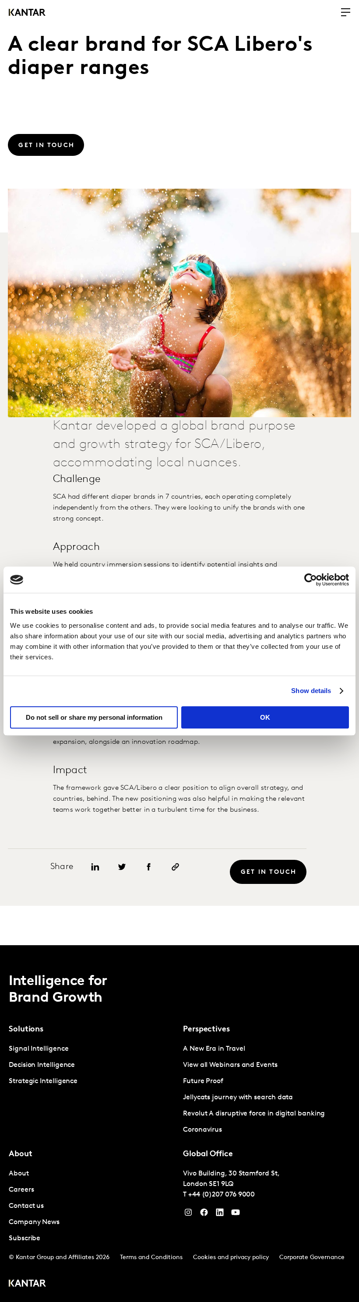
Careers (21, 1189)
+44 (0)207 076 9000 (221, 1194)
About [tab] (20, 1154)
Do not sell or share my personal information (94, 717)
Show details (311, 690)
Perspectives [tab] (206, 1030)
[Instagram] (188, 1214)
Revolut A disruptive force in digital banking (254, 1113)
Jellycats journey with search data (238, 1097)
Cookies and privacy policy (231, 1257)
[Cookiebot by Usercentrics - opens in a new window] (310, 579)
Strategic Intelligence (43, 1081)
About (19, 1173)
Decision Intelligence (42, 1065)
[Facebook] (204, 1214)
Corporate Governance (312, 1257)
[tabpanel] (92, 1065)
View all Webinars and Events (230, 1065)
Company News (34, 1222)
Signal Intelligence (38, 1048)
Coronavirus (202, 1129)
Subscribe (24, 1238)
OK (265, 717)
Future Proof (203, 1081)
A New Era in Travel (214, 1048)
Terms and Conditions (151, 1257)
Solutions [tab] (26, 1030)
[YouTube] (220, 1214)
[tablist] (179, 1123)
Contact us (26, 1206)
